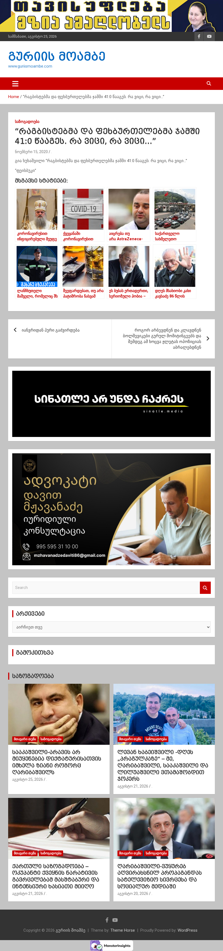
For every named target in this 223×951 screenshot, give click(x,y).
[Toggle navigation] (15, 83)
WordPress (187, 930)
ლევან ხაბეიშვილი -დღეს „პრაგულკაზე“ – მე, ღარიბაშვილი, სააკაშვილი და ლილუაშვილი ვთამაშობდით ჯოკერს (162, 765)
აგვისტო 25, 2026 (27, 779)
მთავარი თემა (25, 739)
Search (205, 588)
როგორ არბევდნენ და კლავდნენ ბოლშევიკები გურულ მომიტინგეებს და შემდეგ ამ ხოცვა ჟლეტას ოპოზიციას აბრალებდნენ (162, 339)
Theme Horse (122, 930)
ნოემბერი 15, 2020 (31, 152)
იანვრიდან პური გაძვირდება (51, 330)
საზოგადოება (27, 121)
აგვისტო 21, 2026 (132, 786)
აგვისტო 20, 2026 (132, 893)
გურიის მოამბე (57, 56)
